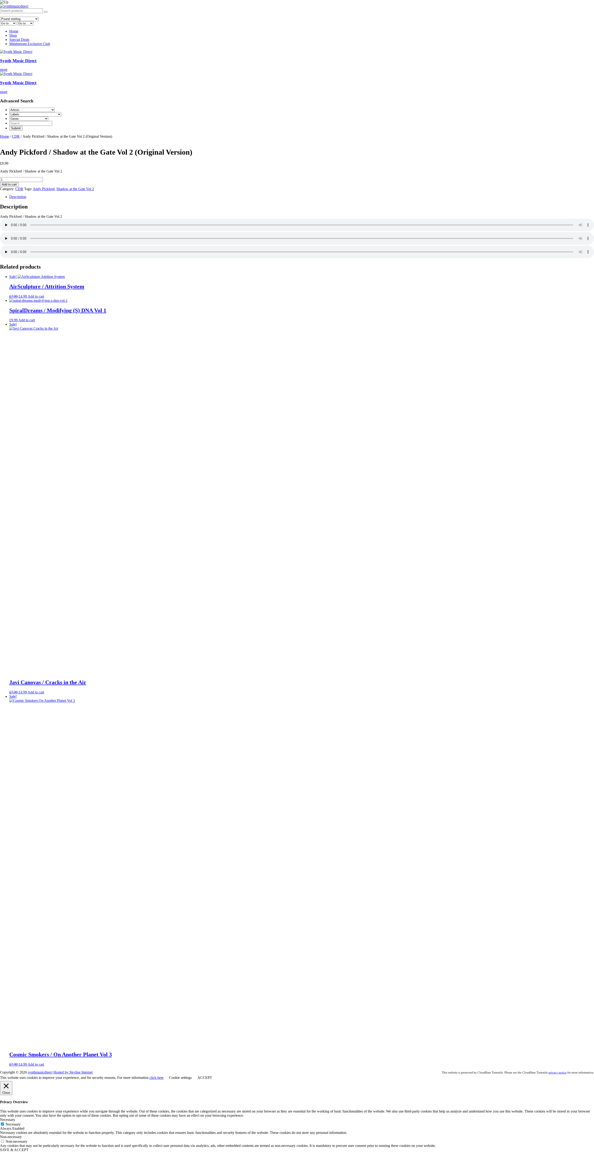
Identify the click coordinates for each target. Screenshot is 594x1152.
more (3, 70)
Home (13, 31)
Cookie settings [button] (180, 1078)
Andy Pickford (44, 189)
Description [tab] (17, 197)
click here (156, 1078)
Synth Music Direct (18, 60)
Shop (13, 35)
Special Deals (19, 40)
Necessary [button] (7, 1120)
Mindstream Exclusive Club (29, 44)
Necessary (13, 1124)
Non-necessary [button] (11, 1137)
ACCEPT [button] (204, 1078)
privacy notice (558, 1072)
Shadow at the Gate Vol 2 (75, 189)
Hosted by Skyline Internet (73, 1072)
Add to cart (9, 184)
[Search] (46, 12)
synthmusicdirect (40, 1072)
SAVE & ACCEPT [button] (14, 1150)
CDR (16, 136)
